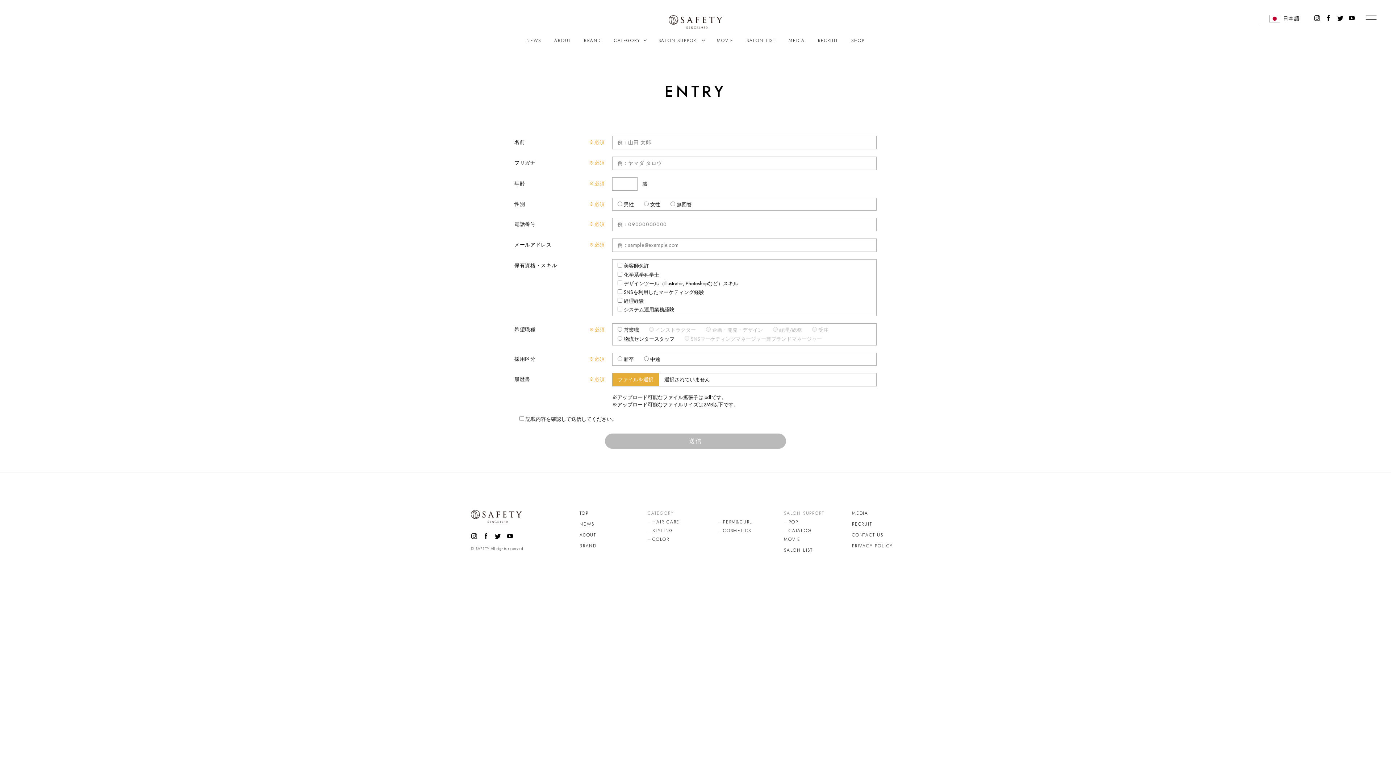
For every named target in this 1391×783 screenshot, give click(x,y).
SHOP (858, 40)
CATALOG (800, 530)
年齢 (519, 183)
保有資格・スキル (535, 265)
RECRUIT (828, 40)
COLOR (660, 539)
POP (793, 522)
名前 (519, 142)
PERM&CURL (737, 522)
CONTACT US (868, 535)
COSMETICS (737, 530)
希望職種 (525, 329)
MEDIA (797, 40)
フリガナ (525, 162)
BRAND (592, 40)
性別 (519, 204)
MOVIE (725, 40)
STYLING (662, 530)
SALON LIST (761, 40)
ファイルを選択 (635, 379)
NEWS (533, 40)
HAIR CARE (666, 522)
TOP (584, 513)
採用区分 (525, 358)
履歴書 (522, 379)
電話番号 (525, 224)
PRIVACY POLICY (872, 546)
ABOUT (562, 40)
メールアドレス (533, 244)
